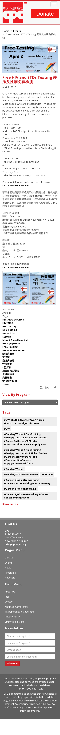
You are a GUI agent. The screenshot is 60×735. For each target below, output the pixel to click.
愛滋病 (6, 357)
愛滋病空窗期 (9, 380)
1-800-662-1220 (33, 688)
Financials (10, 577)
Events (17, 30)
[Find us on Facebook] (41, 388)
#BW (7, 428)
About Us (10, 591)
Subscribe (12, 663)
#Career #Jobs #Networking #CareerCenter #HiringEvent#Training (27, 481)
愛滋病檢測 (8, 360)
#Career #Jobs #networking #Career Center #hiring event (26, 496)
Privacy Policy (12, 616)
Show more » (10, 503)
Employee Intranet (15, 621)
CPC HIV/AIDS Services (15, 185)
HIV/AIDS (7, 322)
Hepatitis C (9, 333)
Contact (9, 601)
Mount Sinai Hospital (15, 339)
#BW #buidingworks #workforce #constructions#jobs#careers (24, 421)
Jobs (7, 596)
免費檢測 (7, 377)
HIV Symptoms (11, 343)
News (8, 567)
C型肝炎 (6, 367)
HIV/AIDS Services (13, 319)
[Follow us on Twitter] (55, 388)
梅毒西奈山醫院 (10, 370)
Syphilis (7, 336)
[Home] (14, 12)
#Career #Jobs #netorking (20, 488)
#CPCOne (47, 474)
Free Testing (10, 346)
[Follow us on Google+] (47, 388)
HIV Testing (9, 326)
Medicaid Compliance (16, 606)
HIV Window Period (13, 350)
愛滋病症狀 (8, 374)
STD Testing (9, 329)
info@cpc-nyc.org (15, 544)
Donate (45, 13)
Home (5, 30)
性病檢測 (7, 363)
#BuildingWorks (13, 468)
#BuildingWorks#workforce (21, 474)
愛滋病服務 (8, 353)
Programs (10, 572)
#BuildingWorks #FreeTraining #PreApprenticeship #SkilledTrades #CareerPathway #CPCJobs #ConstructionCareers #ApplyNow (25, 439)
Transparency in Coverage (19, 611)
